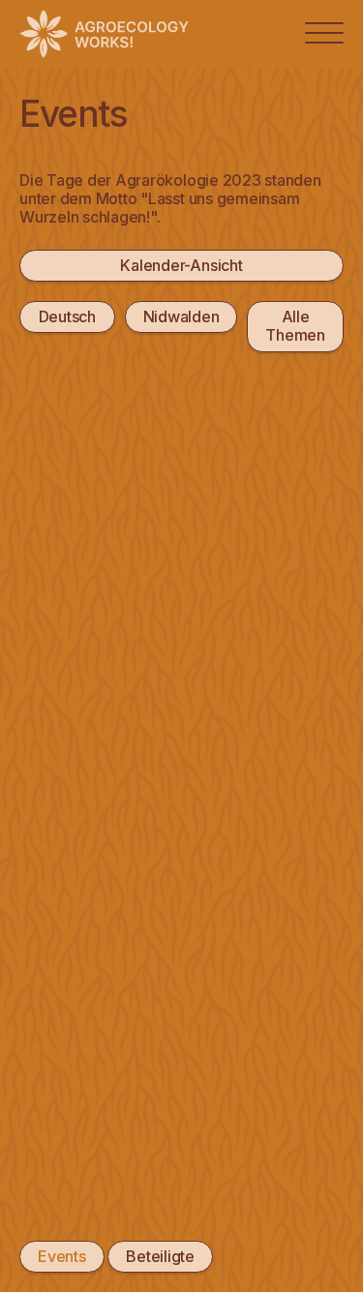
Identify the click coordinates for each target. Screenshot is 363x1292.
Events (62, 1256)
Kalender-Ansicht (181, 265)
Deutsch (67, 316)
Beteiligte (160, 1256)
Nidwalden (181, 316)
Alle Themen (295, 326)
